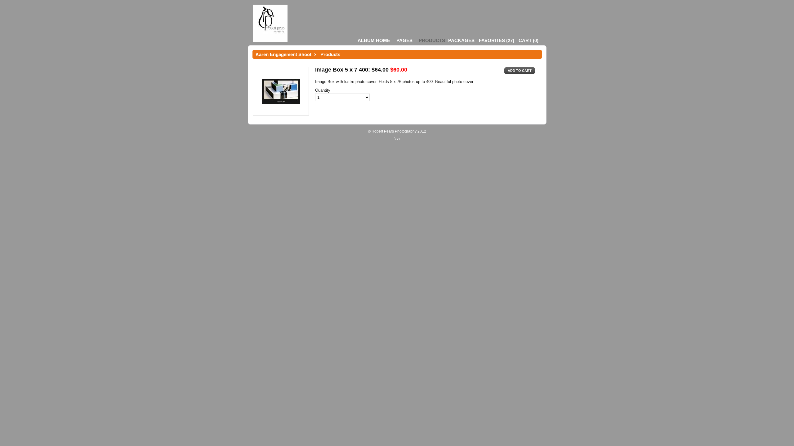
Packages (461, 40)
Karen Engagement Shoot (283, 54)
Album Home (374, 40)
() (496, 40)
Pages (404, 40)
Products (432, 40)
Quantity (322, 90)
